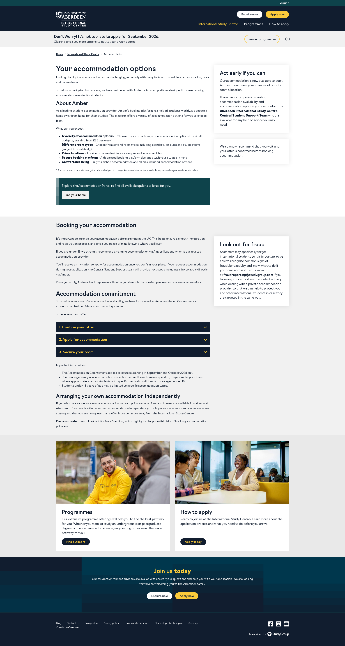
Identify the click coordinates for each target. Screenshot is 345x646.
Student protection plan (169, 623)
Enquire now (249, 14)
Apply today (193, 542)
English (283, 3)
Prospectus (91, 623)
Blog (58, 623)
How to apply (279, 24)
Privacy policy (111, 623)
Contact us (73, 623)
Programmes (253, 24)
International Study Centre (218, 24)
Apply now (277, 14)
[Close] (287, 38)
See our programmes (262, 39)
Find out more (75, 542)
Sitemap (193, 623)
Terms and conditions (137, 623)
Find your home (75, 195)
